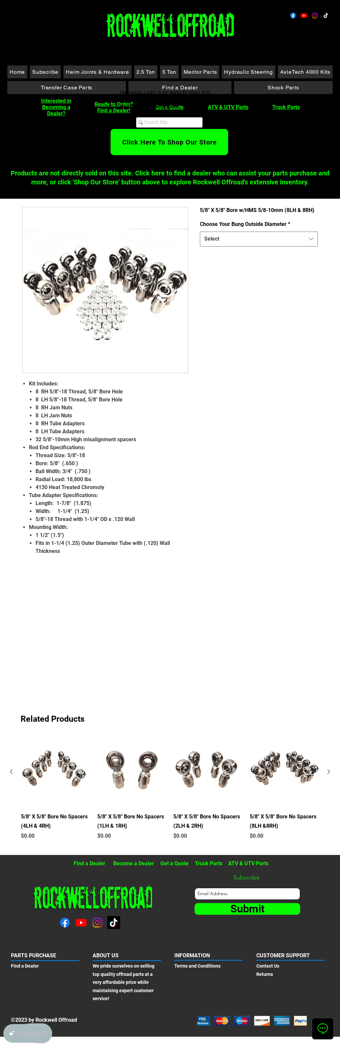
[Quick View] (56, 772)
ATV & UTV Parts (228, 107)
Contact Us (267, 966)
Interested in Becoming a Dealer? (56, 107)
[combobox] (259, 239)
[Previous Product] (11, 772)
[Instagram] (315, 15)
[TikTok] (326, 15)
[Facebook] (293, 15)
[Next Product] (329, 772)
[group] (170, 793)
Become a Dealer (133, 863)
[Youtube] (304, 15)
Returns (264, 974)
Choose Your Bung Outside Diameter (245, 224)
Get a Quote (174, 863)
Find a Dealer (89, 863)
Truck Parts (286, 107)
